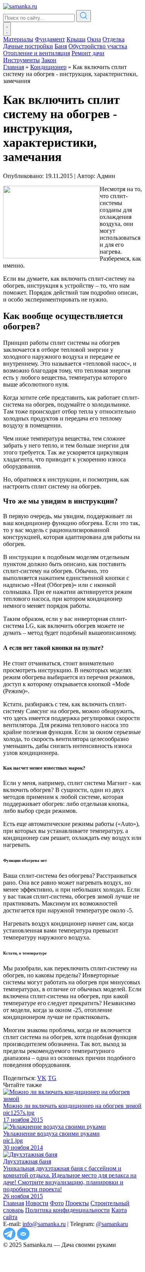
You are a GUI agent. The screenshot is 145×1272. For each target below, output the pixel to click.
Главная (13, 1203)
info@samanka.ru (44, 1224)
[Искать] (83, 16)
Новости (37, 1203)
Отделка (113, 39)
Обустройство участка (97, 46)
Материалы (18, 39)
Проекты (77, 1203)
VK (41, 1078)
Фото (57, 1203)
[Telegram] (10, 1238)
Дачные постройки (28, 46)
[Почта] (23, 1238)
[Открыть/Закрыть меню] (7, 29)
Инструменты (21, 60)
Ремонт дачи (88, 53)
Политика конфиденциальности (67, 1210)
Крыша (76, 39)
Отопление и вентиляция (36, 53)
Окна (94, 39)
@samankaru (112, 1224)
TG (52, 1078)
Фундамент (50, 39)
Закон (48, 60)
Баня (61, 46)
